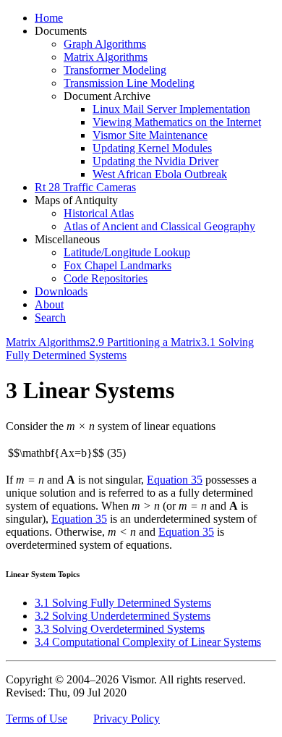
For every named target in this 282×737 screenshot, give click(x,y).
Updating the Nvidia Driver (155, 161)
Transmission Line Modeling (129, 83)
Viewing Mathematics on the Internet (177, 122)
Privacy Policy (126, 718)
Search (50, 317)
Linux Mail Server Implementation (171, 109)
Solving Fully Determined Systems (123, 603)
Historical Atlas (99, 213)
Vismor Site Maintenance (150, 135)
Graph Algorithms (105, 44)
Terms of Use (36, 718)
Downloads (61, 291)
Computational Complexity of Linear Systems (148, 642)
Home (49, 18)
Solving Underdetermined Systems (122, 616)
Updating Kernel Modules (152, 148)
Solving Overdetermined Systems (120, 629)
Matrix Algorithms (106, 57)
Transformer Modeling (115, 70)
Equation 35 (174, 479)
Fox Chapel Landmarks (117, 265)
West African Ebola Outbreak (160, 174)
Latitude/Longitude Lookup (127, 252)
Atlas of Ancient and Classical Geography (159, 226)
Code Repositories (106, 278)
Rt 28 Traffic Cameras (85, 187)
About (49, 304)
